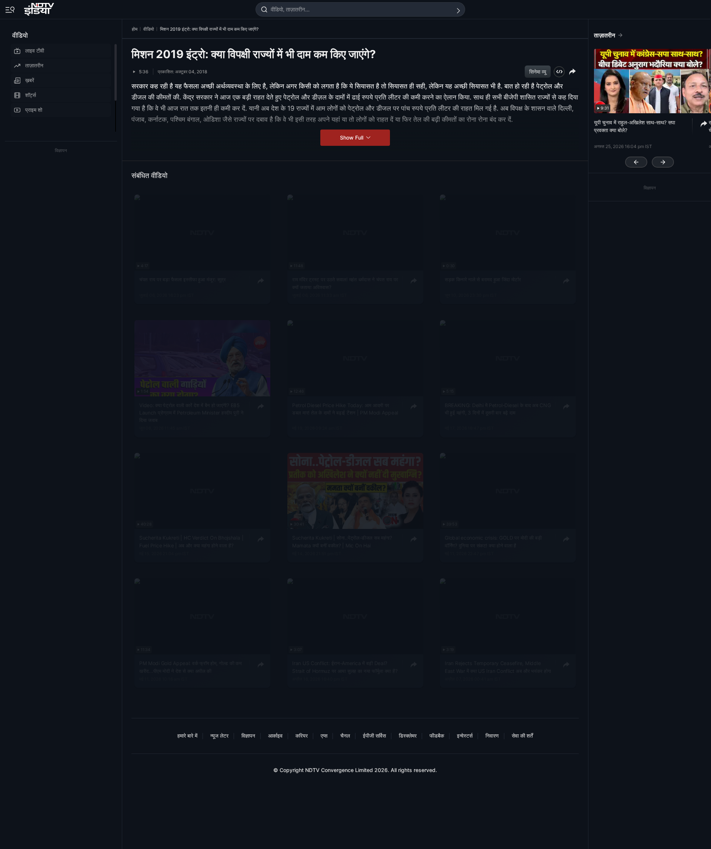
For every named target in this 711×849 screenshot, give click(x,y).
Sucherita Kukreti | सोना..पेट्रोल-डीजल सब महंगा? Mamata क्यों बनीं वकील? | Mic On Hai (342, 541)
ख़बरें (29, 80)
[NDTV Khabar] (40, 8)
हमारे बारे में (187, 735)
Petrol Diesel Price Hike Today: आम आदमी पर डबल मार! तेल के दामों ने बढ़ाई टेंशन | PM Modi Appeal (345, 408)
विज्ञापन (248, 735)
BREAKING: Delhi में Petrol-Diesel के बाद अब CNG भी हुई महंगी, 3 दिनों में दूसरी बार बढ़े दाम (498, 408)
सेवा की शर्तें (522, 735)
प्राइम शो (33, 110)
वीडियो (20, 35)
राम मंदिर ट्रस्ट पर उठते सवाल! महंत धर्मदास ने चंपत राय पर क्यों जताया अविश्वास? (345, 283)
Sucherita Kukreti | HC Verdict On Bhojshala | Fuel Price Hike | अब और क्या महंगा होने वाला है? (191, 541)
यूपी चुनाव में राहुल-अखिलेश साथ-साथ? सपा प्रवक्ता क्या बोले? (634, 126)
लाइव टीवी (34, 50)
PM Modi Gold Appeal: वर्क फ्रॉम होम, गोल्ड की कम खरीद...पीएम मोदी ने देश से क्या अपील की (190, 667)
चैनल (345, 735)
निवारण (492, 735)
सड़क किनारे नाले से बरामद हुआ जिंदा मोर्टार (483, 279)
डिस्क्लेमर (408, 735)
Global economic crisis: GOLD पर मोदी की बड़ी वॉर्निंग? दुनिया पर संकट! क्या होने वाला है (493, 541)
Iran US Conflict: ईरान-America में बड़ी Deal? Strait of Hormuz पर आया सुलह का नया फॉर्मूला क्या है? (344, 667)
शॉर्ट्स (30, 95)
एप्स (324, 735)
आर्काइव (275, 735)
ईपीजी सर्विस (374, 735)
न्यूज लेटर (219, 735)
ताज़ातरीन (34, 65)
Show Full (352, 137)
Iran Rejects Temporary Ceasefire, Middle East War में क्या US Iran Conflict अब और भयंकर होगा (498, 667)
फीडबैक (437, 735)
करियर (302, 735)
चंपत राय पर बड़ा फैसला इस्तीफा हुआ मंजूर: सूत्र (182, 279)
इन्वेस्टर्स (465, 735)
